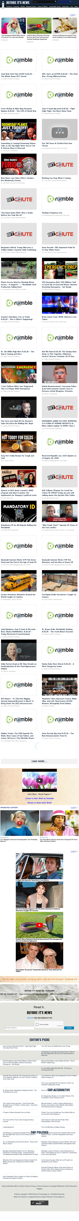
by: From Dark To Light (49, 180)
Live (71, 6)
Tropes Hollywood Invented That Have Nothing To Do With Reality (64, 36)
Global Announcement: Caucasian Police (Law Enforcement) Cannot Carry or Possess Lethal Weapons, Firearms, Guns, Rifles (59, 390)
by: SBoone (4, 671)
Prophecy (17, 79)
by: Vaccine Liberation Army (50, 322)
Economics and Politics (18, 183)
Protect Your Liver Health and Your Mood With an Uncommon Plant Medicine (58, 1113)
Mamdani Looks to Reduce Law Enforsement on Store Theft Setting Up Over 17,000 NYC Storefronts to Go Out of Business (59, 1152)
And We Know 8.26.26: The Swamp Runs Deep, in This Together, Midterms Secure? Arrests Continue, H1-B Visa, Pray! (59, 355)
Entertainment (58, 599)
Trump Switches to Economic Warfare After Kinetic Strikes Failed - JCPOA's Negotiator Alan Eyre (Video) (58, 1134)
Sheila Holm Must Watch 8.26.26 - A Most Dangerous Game (58, 665)
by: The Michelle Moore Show (10, 741)
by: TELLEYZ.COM (7, 564)
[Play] (39, 780)
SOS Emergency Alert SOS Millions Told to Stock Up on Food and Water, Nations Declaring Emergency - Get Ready (59, 284)
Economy (16, 6)
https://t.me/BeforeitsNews (60, 994)
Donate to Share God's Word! (40, 803)
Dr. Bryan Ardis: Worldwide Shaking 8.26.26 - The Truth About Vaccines (57, 630)
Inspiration (65, 6)
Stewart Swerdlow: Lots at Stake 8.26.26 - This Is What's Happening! (16, 318)
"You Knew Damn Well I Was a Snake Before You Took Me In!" (17, 214)
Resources (23, 741)
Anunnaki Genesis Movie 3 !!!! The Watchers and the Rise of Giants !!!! (57, 561)
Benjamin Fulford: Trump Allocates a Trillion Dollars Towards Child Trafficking (18, 248)
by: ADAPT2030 (6, 530)
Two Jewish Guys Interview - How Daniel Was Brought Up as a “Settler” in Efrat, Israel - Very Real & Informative (20, 1105)
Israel (57, 498)
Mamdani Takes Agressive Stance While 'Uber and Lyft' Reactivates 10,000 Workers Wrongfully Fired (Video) (59, 701)
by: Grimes (45, 394)
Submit (69, 1028)
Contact (27, 1186)
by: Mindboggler (6, 599)
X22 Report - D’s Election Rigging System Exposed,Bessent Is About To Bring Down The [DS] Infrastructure (17, 701)
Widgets (39, 1189)
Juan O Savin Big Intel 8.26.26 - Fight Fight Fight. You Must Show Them (58, 109)
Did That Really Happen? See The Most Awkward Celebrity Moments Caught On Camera (38, 910)
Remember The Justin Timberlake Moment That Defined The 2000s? (39, 970)
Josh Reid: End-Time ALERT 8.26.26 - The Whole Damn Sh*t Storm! (17, 75)
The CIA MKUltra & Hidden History (53, 1127)
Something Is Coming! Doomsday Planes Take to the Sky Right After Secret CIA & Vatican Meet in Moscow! (18, 145)
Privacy (33, 1186)
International (53, 394)
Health (23, 6)
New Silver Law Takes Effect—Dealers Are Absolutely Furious (17, 179)
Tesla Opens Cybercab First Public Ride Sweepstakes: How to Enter (55, 1120)
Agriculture (15, 530)
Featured (9, 6)
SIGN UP (30, 1018)
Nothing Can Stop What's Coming (56, 178)
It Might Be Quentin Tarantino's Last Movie (32, 880)
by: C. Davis (4, 460)
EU (12, 498)
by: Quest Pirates (47, 599)
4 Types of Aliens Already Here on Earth (16, 1112)
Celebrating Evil (8, 1127)
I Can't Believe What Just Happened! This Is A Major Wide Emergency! (17, 387)
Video (76, 6)
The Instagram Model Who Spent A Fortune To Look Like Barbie (13, 36)
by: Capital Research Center (50, 530)
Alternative (14, 150)
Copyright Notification (57, 1186)
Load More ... (39, 761)
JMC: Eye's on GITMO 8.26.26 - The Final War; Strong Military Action (60, 75)
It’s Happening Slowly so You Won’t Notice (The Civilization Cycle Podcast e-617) (57, 1097)
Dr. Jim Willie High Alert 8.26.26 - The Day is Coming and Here (17, 352)
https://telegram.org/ (27, 994)
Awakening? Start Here (62, 215)
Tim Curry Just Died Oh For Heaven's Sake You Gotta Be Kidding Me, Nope (17, 422)
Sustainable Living (55, 6)
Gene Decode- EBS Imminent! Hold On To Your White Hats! (58, 248)
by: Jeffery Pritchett (7, 79)
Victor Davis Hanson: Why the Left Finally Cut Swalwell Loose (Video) (56, 1161)
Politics (52, 706)
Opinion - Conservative (67, 530)
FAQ (22, 1186)
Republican (58, 428)
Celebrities (12, 671)
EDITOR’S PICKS (40, 1039)
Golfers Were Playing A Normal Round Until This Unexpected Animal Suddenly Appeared (38, 37)
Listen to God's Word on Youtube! (39, 798)
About (4, 1186)
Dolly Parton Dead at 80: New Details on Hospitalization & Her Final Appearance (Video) (18, 666)
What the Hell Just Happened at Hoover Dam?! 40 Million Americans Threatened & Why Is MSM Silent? (20, 1161)
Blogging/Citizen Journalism (58, 460)
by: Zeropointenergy (48, 428)
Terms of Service (43, 1186)
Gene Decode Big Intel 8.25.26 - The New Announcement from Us (58, 734)
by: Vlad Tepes (5, 498)
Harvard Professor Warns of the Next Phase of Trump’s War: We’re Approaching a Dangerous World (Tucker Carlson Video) (57, 1169)
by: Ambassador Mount (49, 148)
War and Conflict (62, 148)
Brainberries (4, 40)
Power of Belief (42, 6)
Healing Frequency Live (52, 213)
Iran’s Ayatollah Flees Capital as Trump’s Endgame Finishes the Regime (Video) (20, 1177)
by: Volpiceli (45, 460)
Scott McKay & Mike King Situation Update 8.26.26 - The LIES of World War (18, 109)
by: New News (5, 183)
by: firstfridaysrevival (48, 215)
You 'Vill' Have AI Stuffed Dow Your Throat (55, 1046)
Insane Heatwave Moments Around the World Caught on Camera (18, 595)
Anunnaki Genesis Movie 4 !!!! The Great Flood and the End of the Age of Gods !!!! (18, 561)
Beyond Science (31, 6)
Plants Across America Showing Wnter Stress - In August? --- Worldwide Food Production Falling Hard (18, 284)
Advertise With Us (13, 1186)
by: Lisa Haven (5, 150)
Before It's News (17, 2)
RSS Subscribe (71, 1186)
